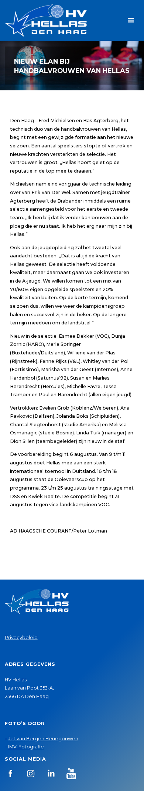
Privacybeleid (21, 637)
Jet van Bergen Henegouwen (43, 738)
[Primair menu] (130, 20)
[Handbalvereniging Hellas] (46, 20)
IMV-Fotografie (26, 747)
